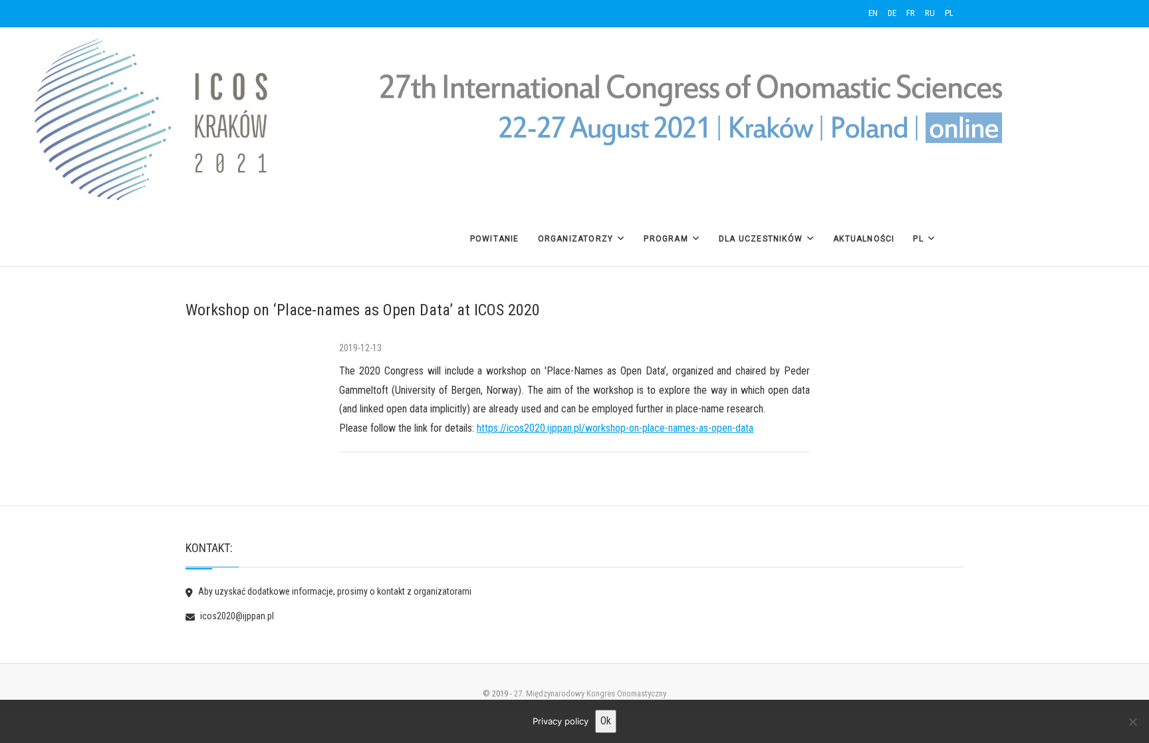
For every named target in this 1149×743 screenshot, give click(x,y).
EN (873, 13)
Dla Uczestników (761, 238)
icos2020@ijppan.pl (236, 616)
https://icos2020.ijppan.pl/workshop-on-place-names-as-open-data (615, 428)
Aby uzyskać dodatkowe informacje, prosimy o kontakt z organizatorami (333, 591)
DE (892, 13)
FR (910, 13)
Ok (605, 720)
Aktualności (863, 238)
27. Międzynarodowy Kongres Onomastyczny (590, 693)
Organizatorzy (576, 238)
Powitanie (494, 238)
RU (930, 13)
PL (949, 13)
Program (666, 238)
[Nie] (1132, 721)
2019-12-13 (360, 348)
